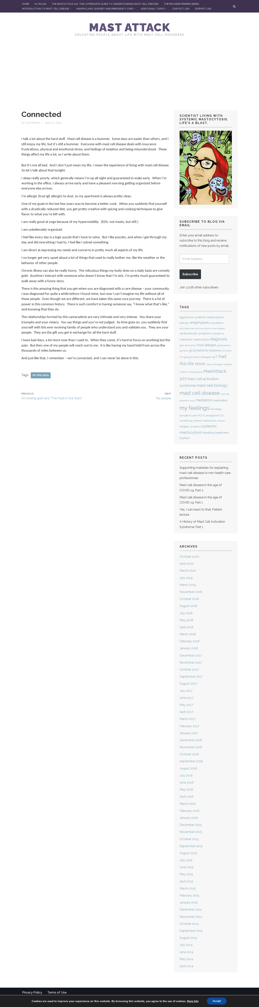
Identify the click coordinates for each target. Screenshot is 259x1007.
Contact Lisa (181, 8)
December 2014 (191, 909)
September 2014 (191, 931)
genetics (184, 350)
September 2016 (191, 761)
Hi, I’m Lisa (40, 3)
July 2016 (186, 775)
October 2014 (189, 924)
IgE (214, 357)
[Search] (234, 6)
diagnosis (218, 339)
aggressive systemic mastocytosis (202, 317)
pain (194, 415)
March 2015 (188, 888)
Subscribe (190, 274)
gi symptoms (198, 350)
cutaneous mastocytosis (194, 339)
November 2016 (191, 747)
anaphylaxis (199, 322)
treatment (222, 432)
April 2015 (186, 881)
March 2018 (188, 634)
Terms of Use (57, 992)
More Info (193, 1001)
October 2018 (189, 599)
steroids (221, 421)
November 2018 (191, 592)
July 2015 (186, 860)
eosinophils (190, 345)
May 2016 (186, 789)
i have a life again (214, 364)
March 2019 (188, 585)
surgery (184, 426)
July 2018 (186, 613)
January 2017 (189, 733)
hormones (226, 351)
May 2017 (186, 705)
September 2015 (191, 846)
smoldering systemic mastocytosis (198, 420)
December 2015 (191, 825)
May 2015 (186, 874)
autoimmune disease (214, 328)
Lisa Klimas (32, 122)
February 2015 (189, 895)
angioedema (216, 322)
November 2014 (191, 917)
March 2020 (188, 570)
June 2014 (187, 952)
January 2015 (189, 902)
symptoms (195, 426)
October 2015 (189, 839)
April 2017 (186, 712)
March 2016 (188, 804)
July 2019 (186, 578)
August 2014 (188, 938)
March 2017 (188, 719)
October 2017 (189, 669)
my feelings (41, 375)
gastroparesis (223, 345)
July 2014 (186, 945)
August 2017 (188, 683)
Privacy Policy (32, 992)
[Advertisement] (129, 70)
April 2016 (186, 796)
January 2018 (189, 648)
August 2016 (188, 768)
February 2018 (189, 641)
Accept (217, 1001)
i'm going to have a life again (196, 357)
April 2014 (186, 966)
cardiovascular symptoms (195, 333)
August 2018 (188, 606)
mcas (192, 400)
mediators (204, 400)
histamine (215, 350)
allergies (184, 322)
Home (25, 3)
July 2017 (186, 691)
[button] (70, 8)
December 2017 (191, 655)
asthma (199, 328)
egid (182, 345)
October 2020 (189, 556)
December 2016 (191, 740)
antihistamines (187, 328)
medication (220, 400)
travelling (208, 432)
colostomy (218, 333)
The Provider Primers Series (181, 3)
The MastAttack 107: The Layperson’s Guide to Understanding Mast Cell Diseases (105, 3)
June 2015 (186, 867)
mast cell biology (212, 385)
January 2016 (189, 818)
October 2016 (189, 754)
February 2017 (189, 726)
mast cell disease (200, 393)
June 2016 (187, 782)
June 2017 (186, 698)
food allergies (206, 345)
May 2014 (186, 959)
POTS (201, 415)
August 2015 (188, 853)
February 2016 (189, 811)
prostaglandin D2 (215, 415)
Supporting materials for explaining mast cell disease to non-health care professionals (205, 473)
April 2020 (187, 563)
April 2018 (186, 627)
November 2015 (191, 832)
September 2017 (191, 676)
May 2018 (186, 620)
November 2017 (191, 662)
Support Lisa (203, 8)
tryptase (184, 438)
